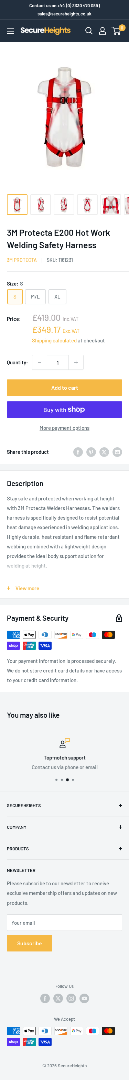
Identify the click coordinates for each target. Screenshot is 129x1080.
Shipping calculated (54, 340)
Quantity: (17, 362)
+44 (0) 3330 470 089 (77, 5)
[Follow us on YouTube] (84, 998)
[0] (116, 31)
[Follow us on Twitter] (58, 998)
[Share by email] (117, 452)
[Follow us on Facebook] (45, 998)
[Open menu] (10, 31)
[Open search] (89, 31)
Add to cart (64, 387)
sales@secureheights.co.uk (64, 13)
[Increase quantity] (76, 362)
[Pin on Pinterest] (91, 452)
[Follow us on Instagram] (71, 998)
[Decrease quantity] (39, 362)
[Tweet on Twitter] (104, 452)
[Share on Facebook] (78, 452)
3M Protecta (22, 260)
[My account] (102, 31)
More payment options (64, 428)
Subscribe (29, 943)
